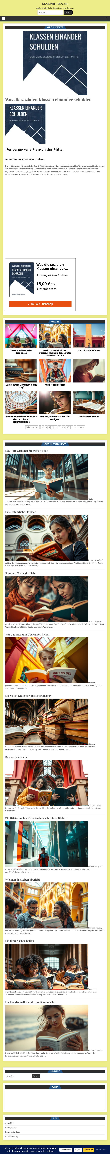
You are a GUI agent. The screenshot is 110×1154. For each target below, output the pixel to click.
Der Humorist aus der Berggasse (21, 351)
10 (59, 427)
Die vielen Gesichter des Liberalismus (28, 695)
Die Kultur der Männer (89, 350)
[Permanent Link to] (89, 370)
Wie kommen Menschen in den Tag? (21, 386)
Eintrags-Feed (11, 1128)
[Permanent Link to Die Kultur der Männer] (89, 336)
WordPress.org (11, 1137)
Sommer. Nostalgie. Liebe (20, 573)
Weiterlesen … (26, 504)
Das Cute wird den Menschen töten (26, 450)
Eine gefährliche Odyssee (20, 512)
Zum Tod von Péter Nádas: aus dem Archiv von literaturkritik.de (21, 419)
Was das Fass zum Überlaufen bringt (27, 634)
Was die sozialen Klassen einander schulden (48, 99)
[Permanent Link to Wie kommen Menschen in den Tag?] (21, 370)
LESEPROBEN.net (55, 3)
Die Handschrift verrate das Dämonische (30, 1002)
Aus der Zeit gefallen (55, 384)
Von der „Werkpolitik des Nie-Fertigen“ (55, 418)
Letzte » (81, 427)
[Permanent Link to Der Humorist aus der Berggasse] (21, 336)
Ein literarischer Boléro (19, 940)
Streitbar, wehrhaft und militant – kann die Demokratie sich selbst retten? (55, 353)
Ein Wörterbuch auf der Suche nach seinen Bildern (36, 818)
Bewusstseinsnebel (16, 757)
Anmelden (9, 1123)
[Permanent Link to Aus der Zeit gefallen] (55, 370)
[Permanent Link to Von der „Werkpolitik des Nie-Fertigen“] (55, 402)
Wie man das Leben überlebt (22, 879)
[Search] (107, 18)
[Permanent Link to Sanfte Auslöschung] (89, 402)
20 (63, 427)
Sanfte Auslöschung (88, 416)
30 (68, 427)
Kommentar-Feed (12, 1132)
